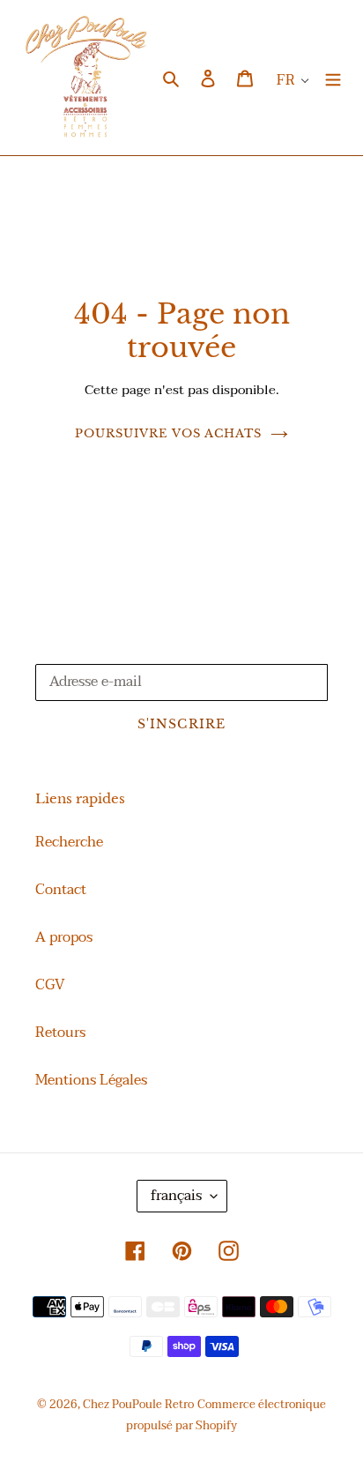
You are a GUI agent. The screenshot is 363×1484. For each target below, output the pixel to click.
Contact (60, 889)
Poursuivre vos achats (168, 433)
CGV (50, 985)
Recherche (69, 842)
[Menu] (333, 77)
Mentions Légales (91, 1080)
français (176, 1195)
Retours (60, 1032)
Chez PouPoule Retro (138, 1404)
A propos (64, 937)
